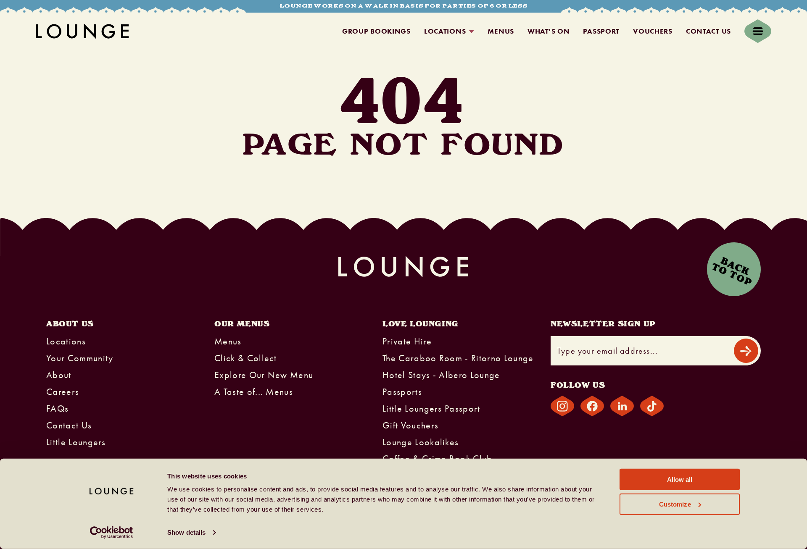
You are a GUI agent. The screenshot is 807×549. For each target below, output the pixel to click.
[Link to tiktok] (652, 406)
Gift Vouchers (410, 425)
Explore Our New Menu (263, 375)
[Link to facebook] (592, 406)
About (58, 375)
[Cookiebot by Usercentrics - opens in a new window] (111, 532)
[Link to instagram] (562, 406)
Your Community (79, 358)
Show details (186, 532)
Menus (501, 31)
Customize (675, 503)
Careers (62, 391)
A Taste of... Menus (253, 391)
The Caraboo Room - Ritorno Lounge (458, 358)
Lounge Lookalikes (420, 442)
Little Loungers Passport (431, 408)
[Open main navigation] (757, 31)
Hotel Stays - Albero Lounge (441, 375)
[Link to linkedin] (622, 406)
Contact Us (708, 31)
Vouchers (652, 31)
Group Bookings (376, 31)
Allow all (680, 479)
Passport (601, 31)
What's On (548, 31)
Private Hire (407, 341)
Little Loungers (76, 442)
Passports (402, 391)
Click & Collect (245, 358)
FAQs (57, 408)
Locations (445, 31)
